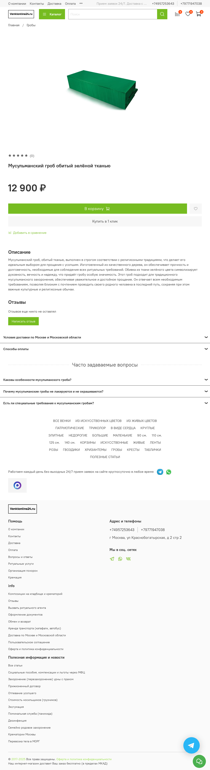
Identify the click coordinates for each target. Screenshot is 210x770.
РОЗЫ (53, 450)
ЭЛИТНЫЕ (56, 435)
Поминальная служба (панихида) (30, 713)
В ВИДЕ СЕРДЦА (123, 428)
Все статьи (15, 665)
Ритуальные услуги (21, 564)
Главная (13, 25)
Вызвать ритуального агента (27, 608)
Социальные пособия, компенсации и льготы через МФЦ (46, 672)
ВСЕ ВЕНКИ (62, 421)
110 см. (157, 435)
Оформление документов (25, 614)
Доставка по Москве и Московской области (37, 635)
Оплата (70, 3)
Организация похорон (23, 570)
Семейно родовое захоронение (29, 727)
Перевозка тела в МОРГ (24, 741)
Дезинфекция (17, 720)
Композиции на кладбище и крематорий (35, 594)
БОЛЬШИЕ (100, 435)
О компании (17, 3)
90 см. (142, 435)
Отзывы (13, 601)
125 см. (54, 442)
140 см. (70, 442)
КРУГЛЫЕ (147, 428)
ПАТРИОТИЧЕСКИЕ (69, 428)
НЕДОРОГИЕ (78, 435)
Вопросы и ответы (20, 557)
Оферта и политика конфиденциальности (35, 649)
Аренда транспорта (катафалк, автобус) (34, 628)
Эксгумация (16, 707)
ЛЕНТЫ (155, 442)
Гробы (31, 25)
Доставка (54, 3)
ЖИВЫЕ (139, 442)
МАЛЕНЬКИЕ (122, 435)
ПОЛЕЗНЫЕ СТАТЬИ (105, 457)
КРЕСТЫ (133, 450)
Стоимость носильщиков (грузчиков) (33, 700)
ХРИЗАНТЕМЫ (95, 450)
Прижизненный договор (24, 686)
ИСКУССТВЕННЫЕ (114, 442)
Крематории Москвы (22, 734)
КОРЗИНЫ (88, 442)
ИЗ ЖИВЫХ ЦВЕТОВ (142, 421)
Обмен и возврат (19, 621)
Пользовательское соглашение (29, 642)
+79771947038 (191, 3)
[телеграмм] (160, 472)
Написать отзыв (23, 321)
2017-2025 (18, 759)
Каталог (56, 14)
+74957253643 (163, 3)
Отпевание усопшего (22, 693)
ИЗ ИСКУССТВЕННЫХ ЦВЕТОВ (98, 421)
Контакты (37, 3)
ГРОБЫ (116, 450)
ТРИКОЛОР (97, 428)
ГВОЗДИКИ (71, 450)
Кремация (15, 577)
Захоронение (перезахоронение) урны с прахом (41, 679)
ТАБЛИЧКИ (152, 450)
